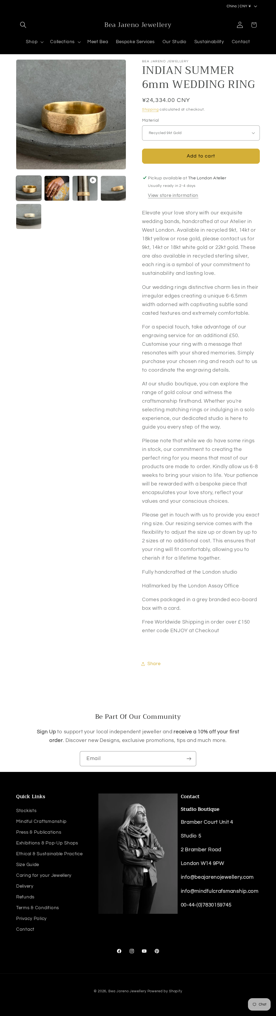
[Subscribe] (189, 758)
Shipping (150, 109)
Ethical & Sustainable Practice (49, 853)
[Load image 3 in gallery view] (113, 188)
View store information (173, 195)
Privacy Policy (31, 918)
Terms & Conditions (37, 907)
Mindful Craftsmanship (41, 821)
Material (150, 120)
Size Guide (27, 864)
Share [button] (154, 663)
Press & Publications (38, 832)
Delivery (24, 886)
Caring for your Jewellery (43, 875)
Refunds (25, 897)
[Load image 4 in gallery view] (28, 216)
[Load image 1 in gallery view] (28, 188)
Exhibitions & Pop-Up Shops (47, 843)
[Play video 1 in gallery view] (85, 188)
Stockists (26, 810)
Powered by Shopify (164, 991)
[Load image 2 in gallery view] (57, 188)
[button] (23, 25)
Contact (25, 929)
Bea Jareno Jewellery (127, 991)
